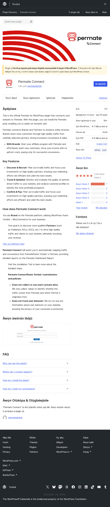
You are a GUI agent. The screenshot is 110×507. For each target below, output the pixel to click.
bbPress (8, 470)
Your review (81, 207)
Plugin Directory (10, 12)
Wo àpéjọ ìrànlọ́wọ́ (85, 233)
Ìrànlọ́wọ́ (103, 98)
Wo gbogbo (101, 207)
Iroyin (5, 442)
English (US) (102, 144)
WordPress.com (12, 460)
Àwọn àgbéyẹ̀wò (31, 98)
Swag (87, 452)
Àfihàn (33, 437)
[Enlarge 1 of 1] (67, 326)
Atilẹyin (59, 442)
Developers (61, 447)
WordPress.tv (64, 452)
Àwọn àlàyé (11, 98)
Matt (6, 465)
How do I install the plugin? (16, 380)
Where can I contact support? (17, 372)
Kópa (85, 437)
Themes (33, 442)
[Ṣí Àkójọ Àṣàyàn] (105, 4)
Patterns (34, 452)
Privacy (6, 452)
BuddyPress (10, 475)
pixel (104, 150)
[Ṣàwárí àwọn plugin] (31, 21)
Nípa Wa (7, 437)
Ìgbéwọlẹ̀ (50, 98)
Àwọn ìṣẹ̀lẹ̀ (88, 442)
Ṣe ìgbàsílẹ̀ (100, 84)
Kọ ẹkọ (60, 437)
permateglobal (34, 86)
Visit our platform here (13, 244)
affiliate (97, 150)
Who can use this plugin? (15, 363)
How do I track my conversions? (19, 389)
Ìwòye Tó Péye (83, 157)
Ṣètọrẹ (87, 447)
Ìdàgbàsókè (67, 98)
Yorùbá (12, 487)
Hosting (6, 447)
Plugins (33, 447)
